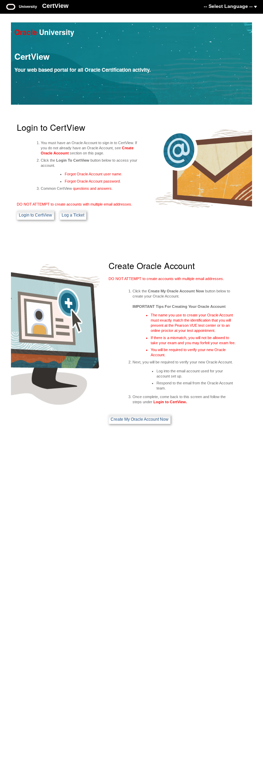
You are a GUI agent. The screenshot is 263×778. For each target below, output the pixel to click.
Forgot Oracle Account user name (93, 174)
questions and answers (92, 188)
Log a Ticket (73, 215)
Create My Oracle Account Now (139, 419)
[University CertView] (11, 6)
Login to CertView (35, 215)
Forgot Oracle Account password (92, 181)
